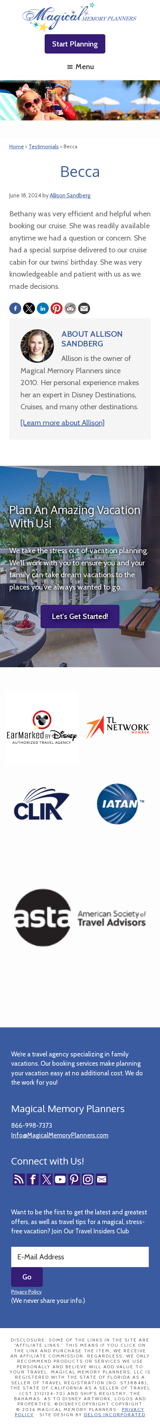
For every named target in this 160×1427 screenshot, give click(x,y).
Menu (85, 66)
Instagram (88, 1179)
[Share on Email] (84, 308)
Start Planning (75, 43)
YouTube (60, 1179)
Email (102, 1179)
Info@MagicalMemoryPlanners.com (59, 1135)
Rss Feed (19, 1179)
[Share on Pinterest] (57, 308)
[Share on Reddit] (70, 308)
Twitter (46, 1179)
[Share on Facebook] (15, 308)
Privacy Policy (26, 1292)
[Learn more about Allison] (62, 422)
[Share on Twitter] (29, 308)
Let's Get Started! (80, 616)
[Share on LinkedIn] (43, 308)
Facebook (33, 1179)
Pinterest (74, 1179)
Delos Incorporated (114, 1414)
